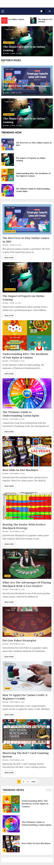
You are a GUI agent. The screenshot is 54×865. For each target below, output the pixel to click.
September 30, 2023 (18, 531)
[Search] (49, 11)
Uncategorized (9, 43)
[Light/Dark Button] (42, 11)
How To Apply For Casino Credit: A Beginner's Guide (25, 696)
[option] (27, 41)
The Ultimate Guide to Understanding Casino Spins (33, 174)
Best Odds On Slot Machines (28, 190)
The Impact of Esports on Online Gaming (30, 143)
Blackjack (8, 518)
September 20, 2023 (18, 644)
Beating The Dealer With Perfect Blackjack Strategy (24, 526)
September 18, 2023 (17, 702)
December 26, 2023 (17, 361)
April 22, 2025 (17, 53)
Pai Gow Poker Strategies (19, 640)
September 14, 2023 (17, 760)
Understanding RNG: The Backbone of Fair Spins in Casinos (33, 159)
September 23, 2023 (18, 589)
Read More (9, 258)
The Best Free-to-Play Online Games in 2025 (36, 843)
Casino (7, 463)
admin (7, 53)
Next (34, 781)
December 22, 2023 (18, 474)
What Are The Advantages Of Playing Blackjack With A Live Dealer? (27, 584)
